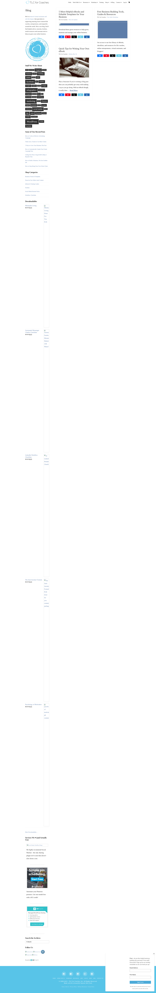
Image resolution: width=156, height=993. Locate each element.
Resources (76, 978)
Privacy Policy (73, 986)
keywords (34, 93)
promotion (33, 105)
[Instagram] (85, 974)
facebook (30, 82)
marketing (31, 101)
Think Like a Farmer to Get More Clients (35, 141)
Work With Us (61, 978)
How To (75, 54)
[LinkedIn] (78, 974)
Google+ (28, 85)
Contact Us (100, 978)
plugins (27, 105)
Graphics (34, 85)
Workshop (115, 17)
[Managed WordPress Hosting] (35, 960)
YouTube (28, 126)
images (44, 86)
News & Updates (73, 19)
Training (38, 113)
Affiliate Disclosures (82, 986)
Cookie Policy (91, 986)
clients (34, 73)
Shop (90, 978)
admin (27, 69)
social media (37, 109)
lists (39, 94)
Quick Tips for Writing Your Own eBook (74, 49)
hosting (39, 85)
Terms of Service (65, 986)
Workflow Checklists (30, 195)
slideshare (28, 109)
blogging (38, 70)
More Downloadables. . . (31, 832)
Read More (74, 90)
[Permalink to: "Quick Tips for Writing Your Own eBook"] (74, 67)
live (42, 93)
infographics (31, 90)
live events (28, 96)
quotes (39, 105)
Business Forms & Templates (32, 176)
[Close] (154, 953)
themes (45, 108)
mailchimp (40, 97)
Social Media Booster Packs (32, 191)
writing (41, 121)
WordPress (32, 121)
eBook (70, 54)
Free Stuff (109, 17)
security (44, 105)
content (28, 77)
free (37, 81)
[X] (71, 974)
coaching (41, 73)
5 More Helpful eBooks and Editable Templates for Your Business (71, 14)
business (28, 73)
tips (27, 113)
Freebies (27, 187)
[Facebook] (64, 974)
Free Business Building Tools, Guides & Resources (110, 13)
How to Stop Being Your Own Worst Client (36, 166)
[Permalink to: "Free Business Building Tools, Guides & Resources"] (112, 29)
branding (44, 69)
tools (32, 113)
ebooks (33, 77)
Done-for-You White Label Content (34, 180)
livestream (34, 96)
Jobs (94, 978)
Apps (81, 978)
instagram (28, 94)
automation (32, 69)
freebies (41, 81)
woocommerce (34, 116)
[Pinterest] (92, 974)
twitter (28, 116)
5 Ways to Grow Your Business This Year (35, 145)
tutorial (44, 113)
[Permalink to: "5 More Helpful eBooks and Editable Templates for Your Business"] (74, 24)
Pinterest (44, 101)
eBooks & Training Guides (32, 184)
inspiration (41, 90)
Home (54, 978)
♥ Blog (86, 978)
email (38, 77)
